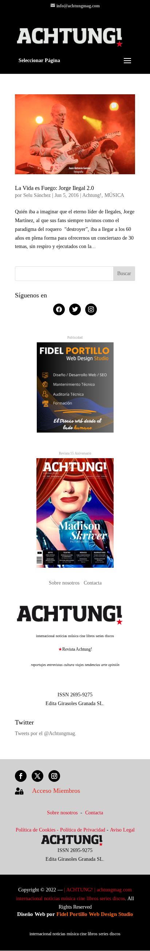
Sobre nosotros (65, 583)
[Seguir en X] (37, 776)
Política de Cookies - (38, 830)
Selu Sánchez (37, 195)
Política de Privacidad (82, 830)
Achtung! (92, 195)
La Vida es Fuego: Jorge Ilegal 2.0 (54, 188)
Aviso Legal (122, 830)
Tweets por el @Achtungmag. (45, 733)
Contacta (93, 583)
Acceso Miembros (56, 790)
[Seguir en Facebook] (21, 776)
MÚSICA (114, 195)
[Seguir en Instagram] (54, 776)
